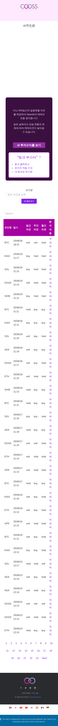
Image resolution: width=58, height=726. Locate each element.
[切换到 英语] (10, 707)
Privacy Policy (35, 697)
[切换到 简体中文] (26, 707)
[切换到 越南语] (21, 707)
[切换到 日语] (15, 707)
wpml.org (25, 719)
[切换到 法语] (42, 707)
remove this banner (37, 722)
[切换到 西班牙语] (37, 707)
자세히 (50, 243)
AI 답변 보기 (29, 201)
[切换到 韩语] (31, 707)
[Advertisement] (29, 64)
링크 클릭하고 (22, 164)
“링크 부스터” (27, 157)
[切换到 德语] (47, 707)
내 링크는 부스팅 (24, 171)
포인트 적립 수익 (24, 168)
